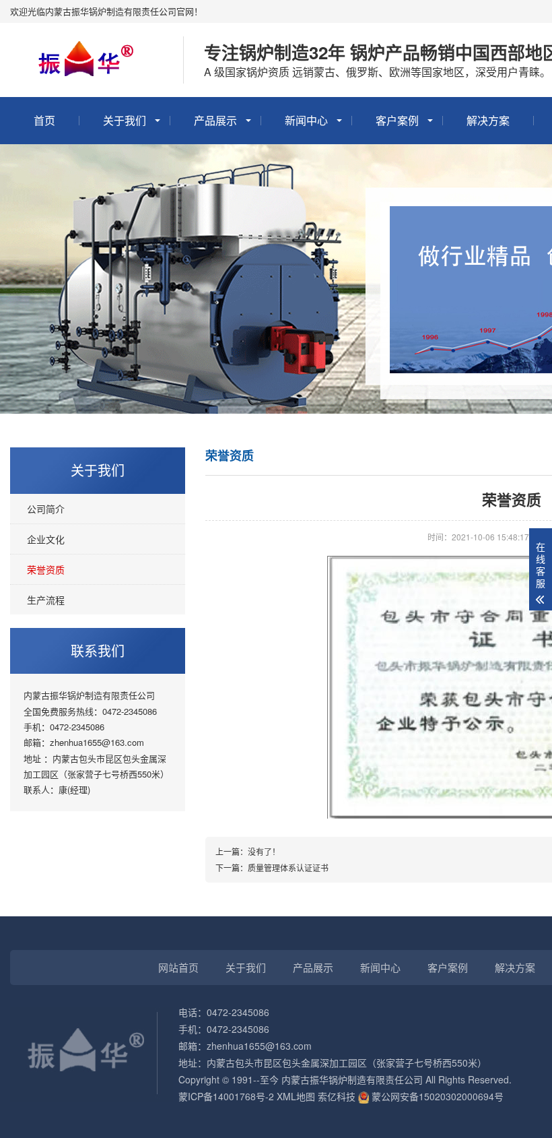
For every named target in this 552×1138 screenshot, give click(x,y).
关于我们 (124, 120)
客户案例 (397, 120)
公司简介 (46, 508)
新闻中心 (306, 120)
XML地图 (296, 1096)
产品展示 (215, 120)
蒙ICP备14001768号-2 (226, 1096)
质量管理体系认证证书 (288, 867)
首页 (44, 120)
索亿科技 (336, 1096)
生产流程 (46, 599)
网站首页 (178, 967)
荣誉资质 (46, 569)
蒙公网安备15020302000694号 (436, 1096)
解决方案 (488, 120)
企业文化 (46, 539)
